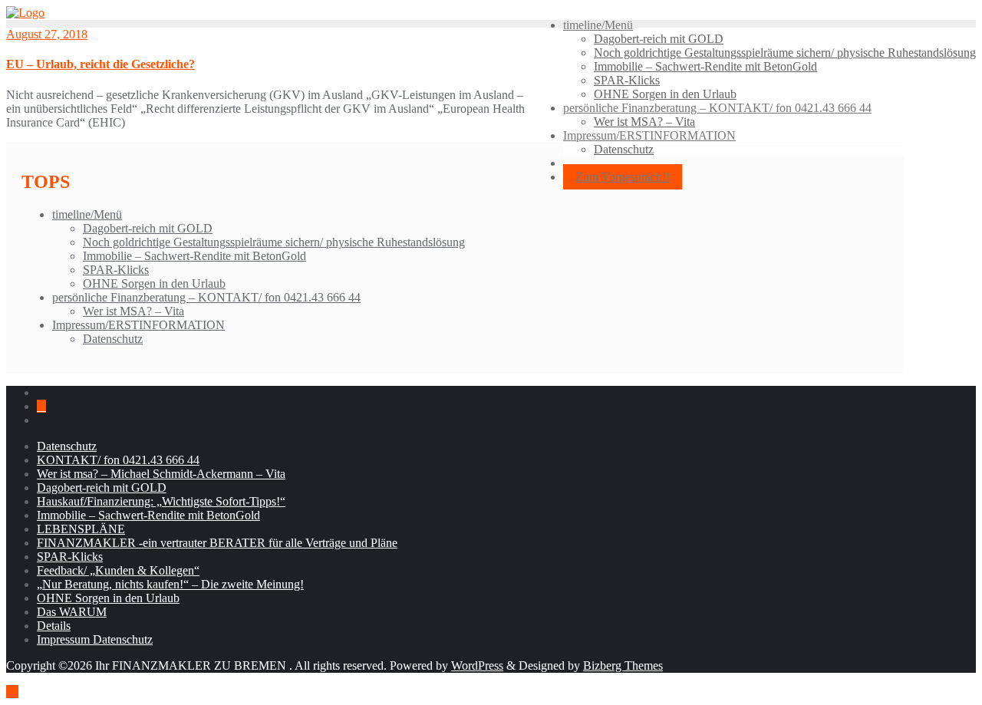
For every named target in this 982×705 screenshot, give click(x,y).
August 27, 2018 (46, 34)
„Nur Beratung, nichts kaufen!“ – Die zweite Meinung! (170, 584)
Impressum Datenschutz (95, 639)
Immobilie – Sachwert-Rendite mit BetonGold (194, 255)
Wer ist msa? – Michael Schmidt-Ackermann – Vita (161, 473)
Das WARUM (72, 611)
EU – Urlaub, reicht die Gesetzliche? (100, 64)
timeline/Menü (87, 214)
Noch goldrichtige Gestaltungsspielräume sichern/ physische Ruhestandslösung (274, 242)
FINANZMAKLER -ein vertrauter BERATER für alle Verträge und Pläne (217, 542)
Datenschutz (113, 338)
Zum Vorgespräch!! (622, 176)
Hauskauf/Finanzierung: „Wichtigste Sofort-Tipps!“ (161, 501)
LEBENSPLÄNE (81, 528)
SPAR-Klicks (116, 269)
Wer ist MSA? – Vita (133, 311)
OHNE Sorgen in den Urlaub (154, 283)
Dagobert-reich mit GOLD (148, 228)
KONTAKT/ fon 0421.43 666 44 (118, 459)
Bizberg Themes (623, 665)
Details (54, 625)
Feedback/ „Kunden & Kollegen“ (118, 570)
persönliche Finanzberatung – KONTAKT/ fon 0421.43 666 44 (206, 297)
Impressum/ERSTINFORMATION (138, 324)
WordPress (477, 665)
